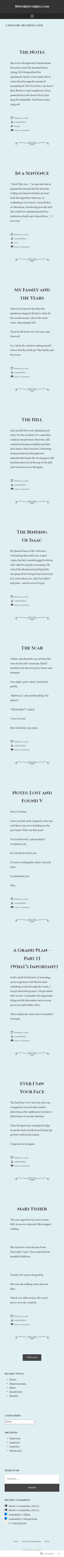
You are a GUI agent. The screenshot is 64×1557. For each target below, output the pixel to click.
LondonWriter (20, 122)
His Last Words (15, 1391)
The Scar (32, 648)
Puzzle (17, 126)
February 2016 (15, 1450)
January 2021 (14, 1438)
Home (47, 1541)
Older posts (32, 1357)
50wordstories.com (32, 6)
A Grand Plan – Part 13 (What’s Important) (34, 958)
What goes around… (18, 1383)
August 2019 (14, 1442)
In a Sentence (32, 173)
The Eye (12, 1379)
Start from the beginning (31, 1541)
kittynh (12, 1506)
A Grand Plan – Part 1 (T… (29, 1506)
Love (16, 242)
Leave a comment (22, 130)
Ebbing (12, 1387)
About (15, 1541)
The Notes (32, 52)
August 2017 (14, 1446)
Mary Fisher (32, 1209)
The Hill (32, 420)
